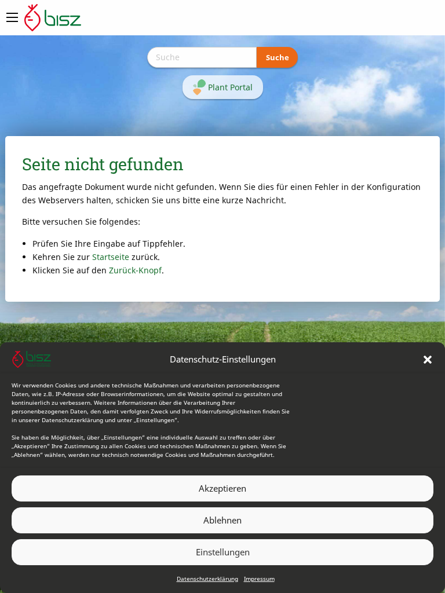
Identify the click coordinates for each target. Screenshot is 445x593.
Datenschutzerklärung (207, 578)
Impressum (259, 578)
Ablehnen (222, 520)
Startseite (110, 256)
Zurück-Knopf (135, 270)
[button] (427, 359)
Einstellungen (223, 552)
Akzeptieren (222, 488)
